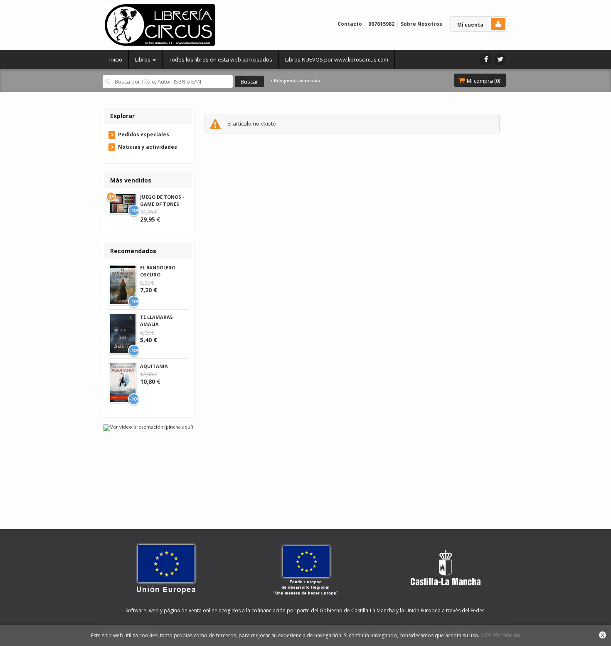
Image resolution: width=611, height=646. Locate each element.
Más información (500, 635)
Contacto (350, 23)
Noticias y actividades (147, 146)
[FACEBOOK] (486, 59)
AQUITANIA (154, 366)
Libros (143, 59)
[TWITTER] (500, 59)
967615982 (381, 23)
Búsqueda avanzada (296, 80)
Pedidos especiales (143, 134)
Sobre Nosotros (421, 23)
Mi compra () (483, 80)
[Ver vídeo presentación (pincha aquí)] (148, 427)
